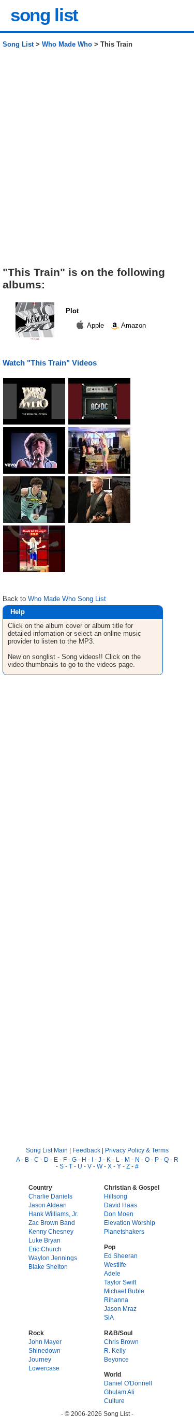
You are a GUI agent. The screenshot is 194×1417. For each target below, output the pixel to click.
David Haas (120, 1205)
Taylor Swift (120, 1282)
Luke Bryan (44, 1240)
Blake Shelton (48, 1266)
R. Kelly (115, 1350)
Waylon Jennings (52, 1257)
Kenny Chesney (50, 1231)
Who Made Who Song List (67, 599)
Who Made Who (67, 44)
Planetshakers (124, 1231)
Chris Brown (121, 1341)
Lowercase (43, 1368)
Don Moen (118, 1213)
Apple (95, 325)
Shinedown (44, 1350)
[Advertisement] (97, 161)
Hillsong (115, 1196)
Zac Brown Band (51, 1222)
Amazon (133, 325)
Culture (114, 1400)
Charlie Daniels (50, 1196)
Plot (72, 311)
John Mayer (45, 1341)
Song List (18, 44)
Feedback (86, 1150)
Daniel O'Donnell (128, 1383)
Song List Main (47, 1150)
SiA (109, 1317)
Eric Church (45, 1249)
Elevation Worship (129, 1222)
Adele (112, 1273)
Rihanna (116, 1299)
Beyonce (116, 1359)
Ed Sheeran (121, 1255)
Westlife (115, 1264)
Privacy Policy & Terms (137, 1150)
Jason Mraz (120, 1308)
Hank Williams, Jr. (53, 1213)
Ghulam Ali (119, 1392)
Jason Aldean (47, 1205)
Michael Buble (124, 1291)
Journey (39, 1359)
